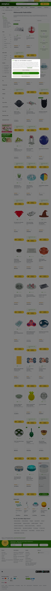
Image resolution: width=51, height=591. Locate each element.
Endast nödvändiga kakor (26, 76)
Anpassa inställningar (25, 70)
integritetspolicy (29, 67)
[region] (26, 68)
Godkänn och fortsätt (25, 73)
